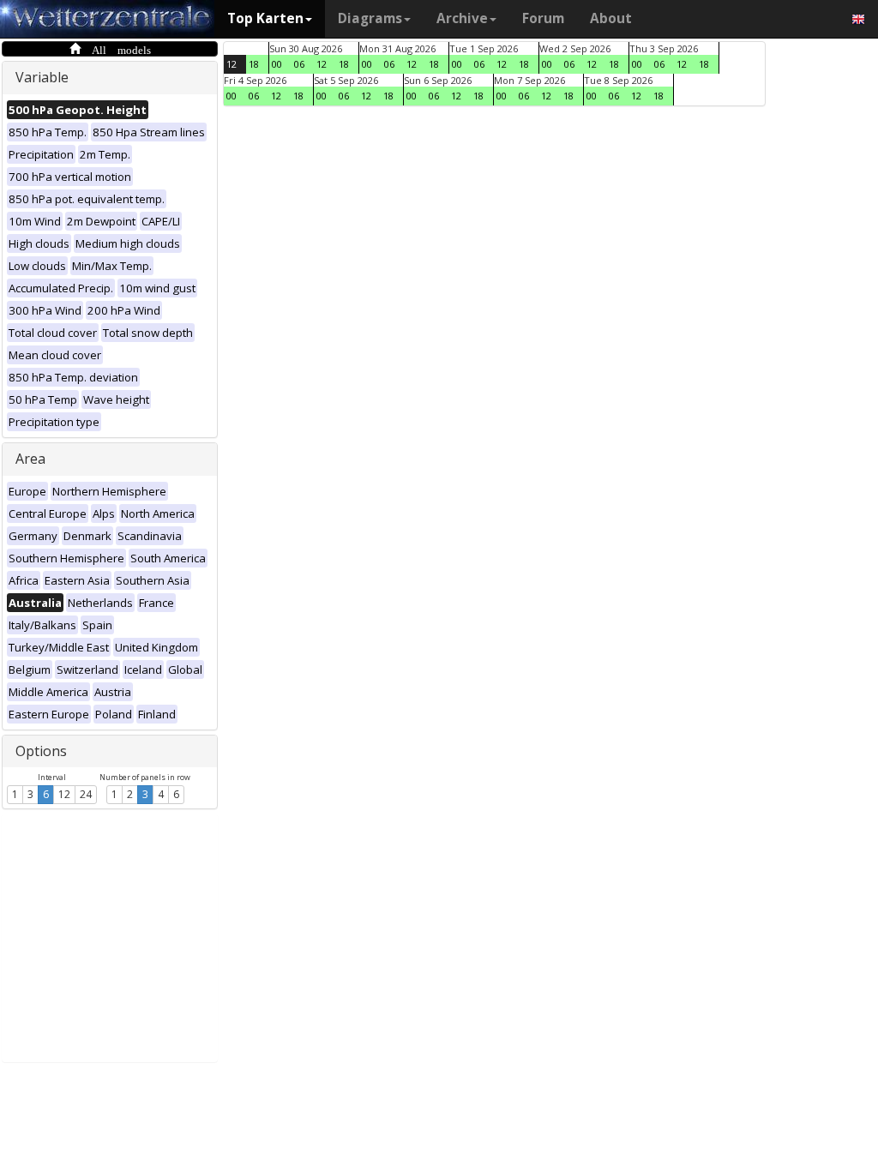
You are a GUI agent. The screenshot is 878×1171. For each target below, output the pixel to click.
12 (64, 794)
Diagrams (370, 18)
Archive (462, 18)
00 (277, 63)
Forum (543, 18)
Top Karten (265, 18)
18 (254, 63)
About (611, 18)
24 (86, 794)
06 (299, 63)
